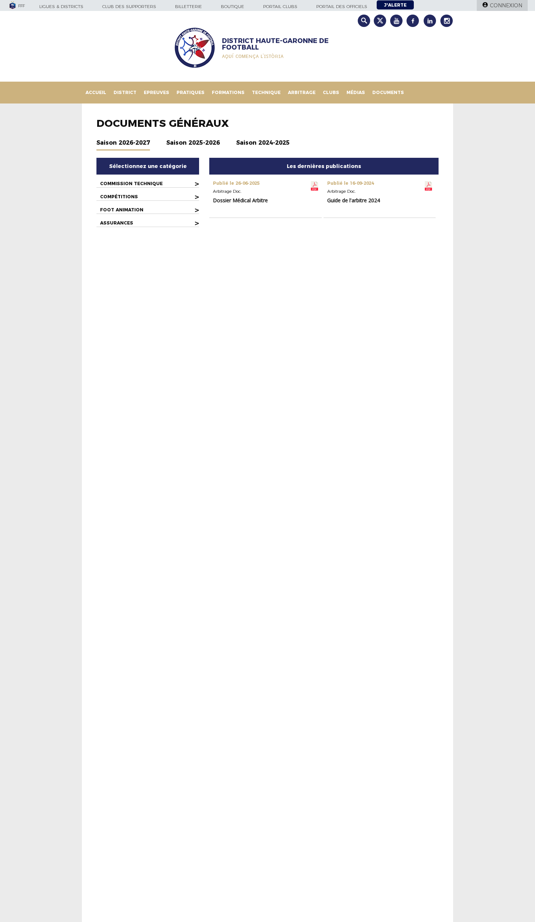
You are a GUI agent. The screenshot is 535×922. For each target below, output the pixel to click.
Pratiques (191, 92)
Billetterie (188, 6)
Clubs (331, 92)
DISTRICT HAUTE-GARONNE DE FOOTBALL (275, 44)
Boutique (232, 6)
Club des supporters (129, 6)
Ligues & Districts (61, 6)
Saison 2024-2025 (263, 142)
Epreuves (156, 92)
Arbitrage (302, 92)
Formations (228, 92)
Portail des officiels (341, 6)
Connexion (506, 5)
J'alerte (395, 5)
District (125, 92)
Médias (355, 92)
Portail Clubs (280, 6)
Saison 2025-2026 (193, 142)
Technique (266, 92)
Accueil (96, 92)
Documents (388, 92)
